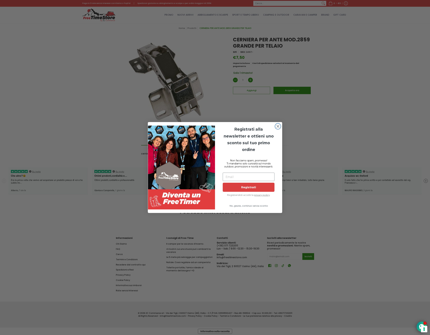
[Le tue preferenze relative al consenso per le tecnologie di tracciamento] (424, 329)
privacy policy (262, 194)
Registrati (248, 187)
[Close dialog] (278, 126)
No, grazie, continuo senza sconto (248, 205)
